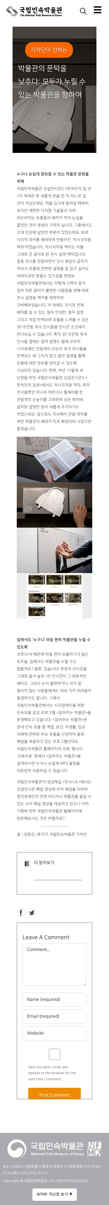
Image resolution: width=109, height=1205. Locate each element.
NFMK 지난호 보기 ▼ (55, 1194)
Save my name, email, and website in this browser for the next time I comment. (52, 1073)
